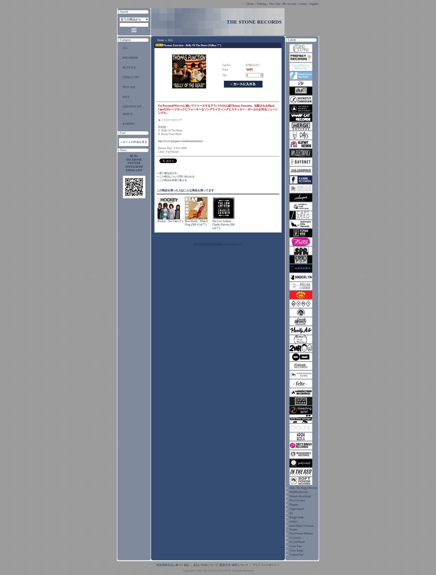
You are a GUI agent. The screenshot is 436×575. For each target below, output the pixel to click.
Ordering (261, 3)
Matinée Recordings (300, 496)
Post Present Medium (301, 533)
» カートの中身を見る (134, 142)
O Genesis (295, 537)
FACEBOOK (134, 159)
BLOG (134, 156)
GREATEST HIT (132, 106)
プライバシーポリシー (266, 565)
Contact (303, 3)
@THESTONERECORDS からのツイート (218, 244)
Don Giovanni (297, 500)
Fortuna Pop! (297, 554)
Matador (294, 504)
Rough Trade (297, 517)
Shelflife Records (299, 492)
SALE (126, 96)
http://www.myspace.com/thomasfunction (180, 141)
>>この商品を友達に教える (172, 180)
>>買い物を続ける (167, 173)
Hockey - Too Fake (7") (170, 221)
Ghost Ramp (296, 550)
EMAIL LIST (134, 170)
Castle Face (296, 546)
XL (291, 513)
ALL (125, 48)
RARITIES (129, 123)
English (314, 3)
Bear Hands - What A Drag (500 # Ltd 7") (196, 223)
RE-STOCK (129, 67)
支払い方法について (205, 565)
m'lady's (294, 521)
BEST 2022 (129, 87)
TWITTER (134, 163)
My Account (289, 3)
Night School (297, 509)
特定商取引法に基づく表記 (172, 565)
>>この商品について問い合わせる (175, 176)
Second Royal (297, 541)
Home (250, 3)
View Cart (274, 3)
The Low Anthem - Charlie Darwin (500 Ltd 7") (223, 225)
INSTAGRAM (134, 166)
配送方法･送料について (234, 565)
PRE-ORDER (130, 57)
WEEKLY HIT (131, 77)
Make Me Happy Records (303, 487)
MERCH (127, 114)
